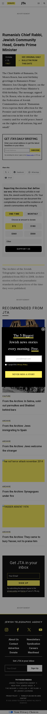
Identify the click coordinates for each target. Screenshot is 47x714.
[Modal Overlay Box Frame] (23, 357)
